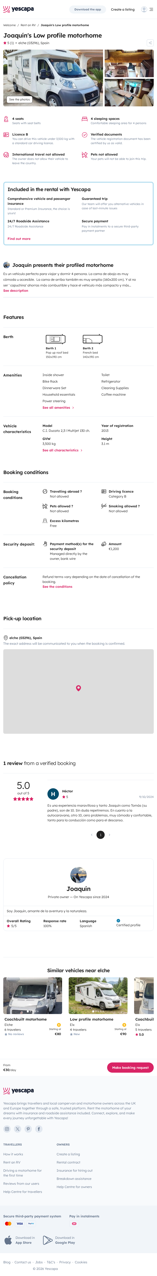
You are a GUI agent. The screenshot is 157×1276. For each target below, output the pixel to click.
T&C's (51, 1262)
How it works (13, 1154)
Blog (6, 1262)
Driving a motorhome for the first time (22, 1172)
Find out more (19, 239)
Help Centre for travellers (22, 1192)
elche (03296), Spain (33, 43)
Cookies (81, 1262)
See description (15, 290)
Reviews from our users (21, 1183)
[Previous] (8, 995)
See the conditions (57, 587)
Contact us (23, 1262)
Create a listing (123, 9)
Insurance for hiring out (75, 1170)
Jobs (39, 1262)
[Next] (57, 995)
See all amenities (57, 407)
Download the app (87, 9)
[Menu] (147, 9)
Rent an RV (11, 1162)
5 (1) (10, 43)
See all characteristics (61, 450)
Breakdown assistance (74, 1179)
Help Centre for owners (74, 1187)
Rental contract (68, 1162)
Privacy (65, 1262)
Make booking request (130, 1068)
